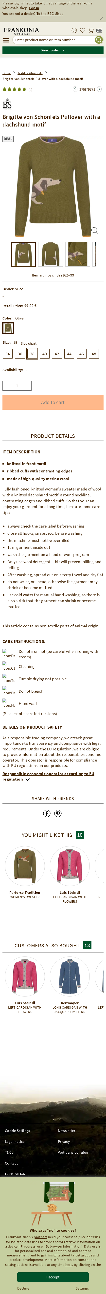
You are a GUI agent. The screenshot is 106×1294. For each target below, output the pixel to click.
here (68, 1264)
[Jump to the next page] (75, 89)
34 (7, 354)
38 (32, 354)
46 (81, 354)
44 (69, 354)
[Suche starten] (99, 40)
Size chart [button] (28, 343)
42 (57, 354)
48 (94, 354)
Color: (7, 318)
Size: (7, 342)
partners (40, 1236)
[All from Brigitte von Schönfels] (7, 103)
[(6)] (15, 89)
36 (20, 354)
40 (44, 354)
